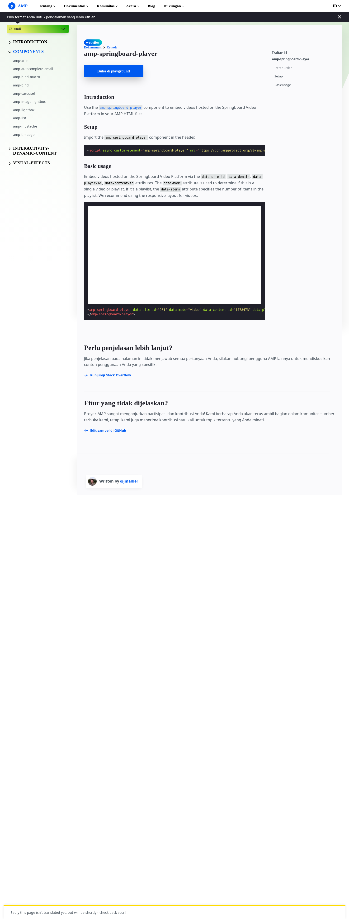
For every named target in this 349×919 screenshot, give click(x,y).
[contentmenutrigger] (304, 52)
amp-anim (21, 60)
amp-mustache (25, 126)
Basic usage (282, 85)
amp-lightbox (23, 110)
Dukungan (172, 6)
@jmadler (129, 481)
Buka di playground (113, 71)
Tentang (45, 6)
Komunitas (105, 6)
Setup (278, 76)
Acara (131, 6)
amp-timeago (23, 134)
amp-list (19, 118)
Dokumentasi (74, 6)
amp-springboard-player (290, 59)
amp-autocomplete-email (33, 68)
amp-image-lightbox (29, 101)
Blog (151, 6)
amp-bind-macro (26, 77)
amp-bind (21, 85)
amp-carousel (24, 93)
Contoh (112, 47)
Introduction (283, 68)
